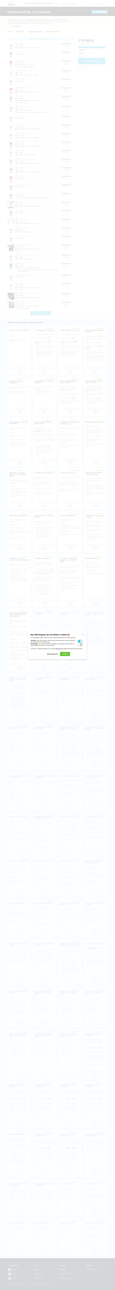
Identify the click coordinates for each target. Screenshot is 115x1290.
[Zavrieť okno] (83, 634)
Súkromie (58, 649)
